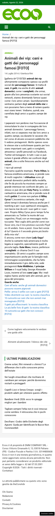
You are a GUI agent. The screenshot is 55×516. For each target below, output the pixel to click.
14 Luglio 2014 (12, 73)
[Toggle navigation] (6, 27)
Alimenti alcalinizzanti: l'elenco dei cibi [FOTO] (27, 343)
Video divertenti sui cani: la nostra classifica (27, 295)
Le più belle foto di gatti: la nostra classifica (27, 307)
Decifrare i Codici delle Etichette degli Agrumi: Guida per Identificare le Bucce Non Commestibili (27, 424)
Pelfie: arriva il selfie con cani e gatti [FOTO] (27, 291)
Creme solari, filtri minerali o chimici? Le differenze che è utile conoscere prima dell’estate (25, 367)
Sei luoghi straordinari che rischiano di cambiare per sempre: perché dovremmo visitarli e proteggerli (25, 380)
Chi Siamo (7, 492)
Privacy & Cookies (11, 504)
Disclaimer (7, 508)
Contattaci (7, 470)
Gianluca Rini (26, 73)
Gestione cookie (47, 514)
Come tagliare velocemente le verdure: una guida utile (27, 331)
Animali (9, 53)
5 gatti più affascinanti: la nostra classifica (26, 304)
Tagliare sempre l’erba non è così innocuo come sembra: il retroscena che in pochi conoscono (26, 412)
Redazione (7, 496)
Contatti (6, 500)
